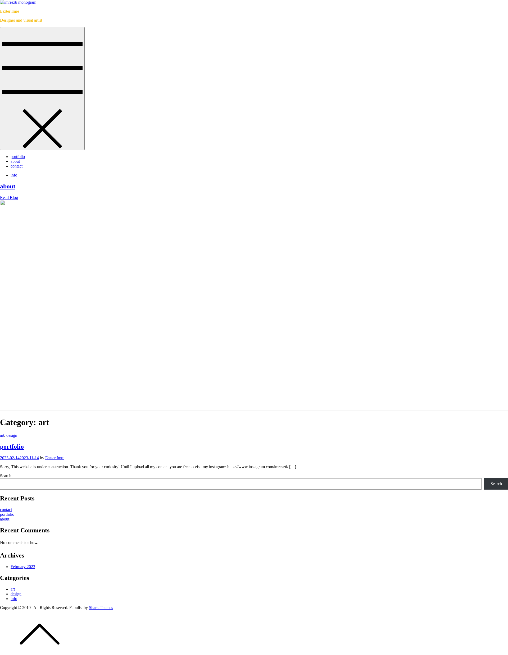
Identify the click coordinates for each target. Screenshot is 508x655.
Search (5, 475)
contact (16, 166)
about (15, 161)
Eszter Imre (9, 11)
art (2, 435)
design (11, 435)
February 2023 (23, 566)
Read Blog (9, 197)
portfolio (18, 156)
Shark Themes (101, 607)
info (14, 175)
